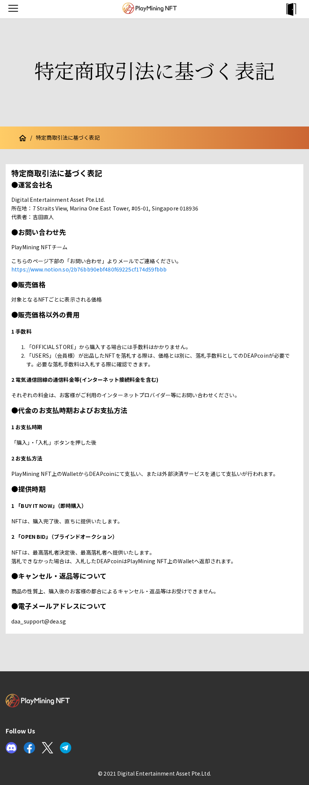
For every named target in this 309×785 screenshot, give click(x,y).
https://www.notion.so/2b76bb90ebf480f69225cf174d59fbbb (89, 269)
